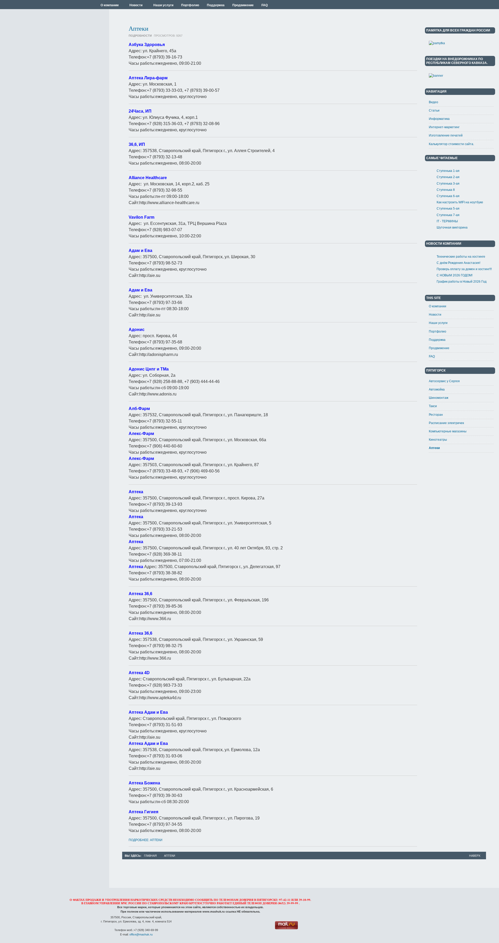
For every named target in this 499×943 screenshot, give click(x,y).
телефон (254, 903)
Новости (435, 314)
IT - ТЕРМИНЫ (447, 221)
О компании (437, 306)
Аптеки (138, 28)
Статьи (434, 110)
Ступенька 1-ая (448, 171)
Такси (433, 406)
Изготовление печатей (446, 135)
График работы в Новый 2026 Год (462, 281)
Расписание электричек (446, 423)
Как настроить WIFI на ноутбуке (460, 202)
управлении (109, 903)
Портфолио (437, 331)
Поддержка (437, 340)
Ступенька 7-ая (448, 215)
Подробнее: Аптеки (145, 840)
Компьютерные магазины (448, 431)
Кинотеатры (438, 439)
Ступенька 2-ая (448, 177)
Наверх (474, 855)
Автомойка (437, 389)
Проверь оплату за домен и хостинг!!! (464, 269)
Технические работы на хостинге (461, 256)
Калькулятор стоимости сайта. (451, 144)
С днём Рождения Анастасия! (458, 263)
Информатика (439, 119)
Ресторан (436, 415)
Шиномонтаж (438, 398)
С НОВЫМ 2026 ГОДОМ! (454, 275)
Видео (433, 102)
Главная (150, 855)
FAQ (432, 356)
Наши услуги (438, 323)
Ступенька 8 (446, 190)
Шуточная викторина (452, 227)
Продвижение (439, 348)
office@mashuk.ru (141, 934)
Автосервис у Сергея (444, 381)
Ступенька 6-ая (448, 196)
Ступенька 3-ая (448, 183)
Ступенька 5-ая (448, 208)
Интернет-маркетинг (444, 127)
